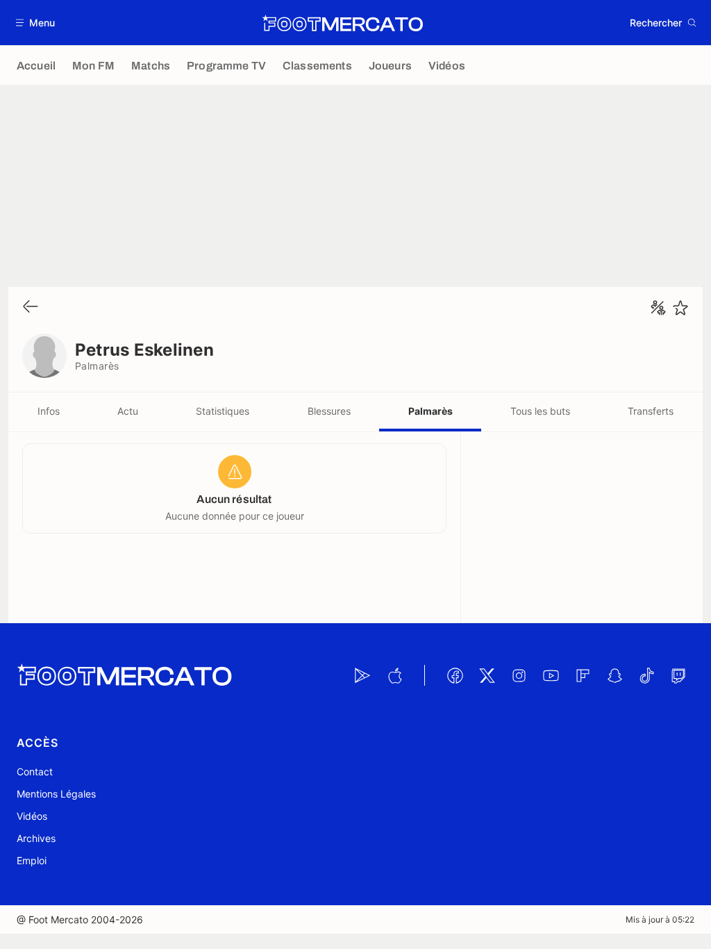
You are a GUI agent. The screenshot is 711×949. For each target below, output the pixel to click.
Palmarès (430, 411)
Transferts (651, 411)
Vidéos (32, 816)
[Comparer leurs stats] (658, 307)
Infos (48, 411)
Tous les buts (540, 411)
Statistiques (222, 411)
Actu (127, 411)
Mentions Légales (56, 794)
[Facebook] (454, 675)
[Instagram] (518, 675)
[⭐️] (680, 307)
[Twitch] (678, 675)
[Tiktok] (646, 675)
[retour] (30, 307)
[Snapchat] (614, 675)
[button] (35, 22)
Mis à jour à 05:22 (660, 919)
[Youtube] (550, 675)
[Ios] (394, 675)
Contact (35, 771)
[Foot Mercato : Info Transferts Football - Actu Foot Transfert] (342, 23)
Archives (36, 838)
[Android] (362, 675)
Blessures (329, 411)
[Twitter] (486, 675)
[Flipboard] (582, 675)
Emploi (32, 860)
